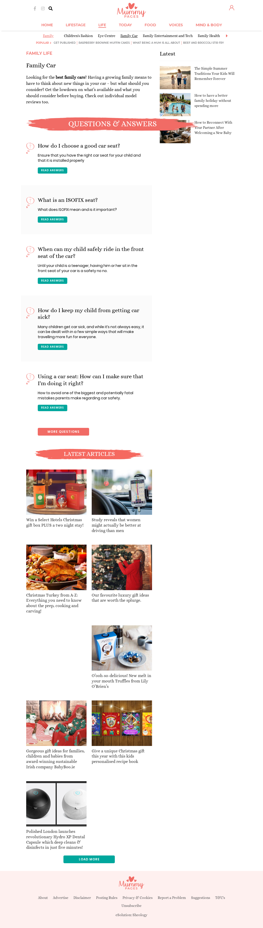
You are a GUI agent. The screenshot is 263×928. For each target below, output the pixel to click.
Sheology (140, 915)
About (43, 898)
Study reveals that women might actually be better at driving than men (116, 525)
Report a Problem (172, 898)
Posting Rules (106, 898)
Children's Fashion (78, 36)
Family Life (39, 53)
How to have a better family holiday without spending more (212, 100)
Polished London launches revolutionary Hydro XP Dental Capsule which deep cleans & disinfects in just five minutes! (55, 839)
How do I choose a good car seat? (79, 145)
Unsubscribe (131, 906)
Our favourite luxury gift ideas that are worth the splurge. (120, 598)
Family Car (129, 36)
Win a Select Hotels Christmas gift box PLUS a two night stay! (54, 522)
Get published (65, 42)
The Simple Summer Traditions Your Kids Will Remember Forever (214, 73)
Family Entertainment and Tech (168, 36)
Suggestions (200, 898)
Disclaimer (82, 898)
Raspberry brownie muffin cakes (104, 42)
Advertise (60, 898)
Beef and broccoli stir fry (203, 42)
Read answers (52, 170)
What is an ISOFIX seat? (68, 200)
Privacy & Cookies (138, 898)
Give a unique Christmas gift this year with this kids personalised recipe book (118, 756)
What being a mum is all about (156, 42)
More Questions (64, 431)
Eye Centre (106, 36)
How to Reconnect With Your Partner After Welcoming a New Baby (213, 127)
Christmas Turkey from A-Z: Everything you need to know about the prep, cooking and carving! (54, 603)
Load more (89, 859)
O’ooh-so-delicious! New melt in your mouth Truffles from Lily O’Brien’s (121, 681)
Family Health (209, 36)
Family (48, 36)
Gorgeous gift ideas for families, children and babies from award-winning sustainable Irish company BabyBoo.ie (55, 759)
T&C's (220, 898)
